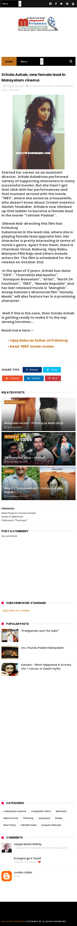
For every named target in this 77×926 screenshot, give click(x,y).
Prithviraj (13, 90)
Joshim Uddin (23, 872)
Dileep (58, 818)
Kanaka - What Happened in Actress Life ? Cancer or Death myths (46, 667)
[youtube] (73, 3)
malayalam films (41, 811)
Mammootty (11, 818)
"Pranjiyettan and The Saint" (40, 631)
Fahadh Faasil (28, 825)
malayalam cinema (41, 85)
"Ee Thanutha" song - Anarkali (24, 457)
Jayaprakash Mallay (27, 844)
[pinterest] (67, 3)
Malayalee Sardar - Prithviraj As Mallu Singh (33, 423)
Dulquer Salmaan (51, 825)
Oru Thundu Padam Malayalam (42, 648)
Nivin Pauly (10, 825)
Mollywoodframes (13, 921)
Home (9, 61)
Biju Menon (11, 436)
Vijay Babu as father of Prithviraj (38, 340)
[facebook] (56, 3)
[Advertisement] (29, 737)
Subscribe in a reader (16, 610)
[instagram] (50, 3)
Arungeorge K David (27, 858)
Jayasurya (44, 818)
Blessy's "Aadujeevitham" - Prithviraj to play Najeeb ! (33, 490)
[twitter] (61, 3)
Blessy (9, 471)
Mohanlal (61, 811)
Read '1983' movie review (32, 346)
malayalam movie (15, 402)
